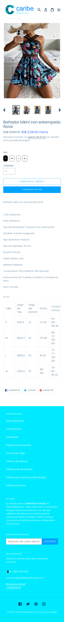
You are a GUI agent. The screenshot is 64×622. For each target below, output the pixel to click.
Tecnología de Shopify (46, 612)
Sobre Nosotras (15, 421)
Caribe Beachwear (24, 612)
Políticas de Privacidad (19, 469)
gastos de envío (37, 137)
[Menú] (59, 9)
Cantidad (8, 165)
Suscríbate (12, 437)
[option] (16, 109)
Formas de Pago (15, 453)
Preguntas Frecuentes (18, 445)
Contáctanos (14, 429)
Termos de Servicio (17, 461)
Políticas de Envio (16, 485)
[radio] (5, 158)
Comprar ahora (32, 189)
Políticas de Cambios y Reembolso (26, 477)
